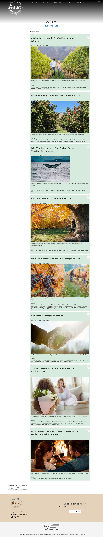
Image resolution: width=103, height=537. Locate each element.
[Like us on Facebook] (12, 517)
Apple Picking (47, 306)
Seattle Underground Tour (61, 250)
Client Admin (46, 45)
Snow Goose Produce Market (78, 307)
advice (37, 423)
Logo (13, 2)
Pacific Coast (79, 139)
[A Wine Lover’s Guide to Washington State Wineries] (60, 78)
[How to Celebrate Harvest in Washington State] (60, 296)
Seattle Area (61, 87)
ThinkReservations (79, 534)
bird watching (48, 190)
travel (64, 141)
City (48, 139)
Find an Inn (34, 2)
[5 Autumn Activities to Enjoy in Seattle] (60, 242)
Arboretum (51, 250)
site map (25, 514)
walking (33, 424)
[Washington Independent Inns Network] (15, 14)
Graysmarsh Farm (41, 307)
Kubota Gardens (47, 423)
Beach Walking (35, 361)
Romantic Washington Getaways (48, 315)
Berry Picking (54, 306)
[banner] (51, 528)
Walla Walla (74, 141)
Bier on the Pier (63, 306)
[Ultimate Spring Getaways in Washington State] (60, 133)
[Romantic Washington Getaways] (60, 353)
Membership (80, 2)
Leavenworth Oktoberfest (54, 307)
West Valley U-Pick (45, 308)
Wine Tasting (37, 88)
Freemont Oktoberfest (82, 306)
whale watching (70, 190)
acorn (44, 155)
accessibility (14, 514)
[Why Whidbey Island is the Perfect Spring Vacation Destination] (50, 181)
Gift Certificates (57, 2)
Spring (60, 141)
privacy (20, 514)
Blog (90, 2)
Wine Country (68, 87)
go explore (43, 141)
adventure (80, 87)
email (12, 512)
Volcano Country (84, 304)
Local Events (55, 141)
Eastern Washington (41, 87)
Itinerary (48, 141)
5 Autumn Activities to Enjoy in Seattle (51, 198)
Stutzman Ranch (35, 308)
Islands (38, 190)
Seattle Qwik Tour (65, 423)
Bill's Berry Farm (71, 306)
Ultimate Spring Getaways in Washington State (55, 95)
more (33, 85)
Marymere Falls (56, 423)
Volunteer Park (72, 250)
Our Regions (45, 2)
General (63, 139)
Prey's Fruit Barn (65, 307)
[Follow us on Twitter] (15, 517)
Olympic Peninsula (52, 87)
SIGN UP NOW (75, 511)
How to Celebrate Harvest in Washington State (55, 258)
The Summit (48, 361)
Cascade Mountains (41, 139)
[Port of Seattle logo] (51, 530)
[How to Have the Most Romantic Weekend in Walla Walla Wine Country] (60, 471)
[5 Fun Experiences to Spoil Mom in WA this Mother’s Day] (60, 414)
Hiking (40, 423)
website (16, 512)
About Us (69, 2)
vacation (68, 141)
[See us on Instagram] (18, 517)
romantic (41, 361)
